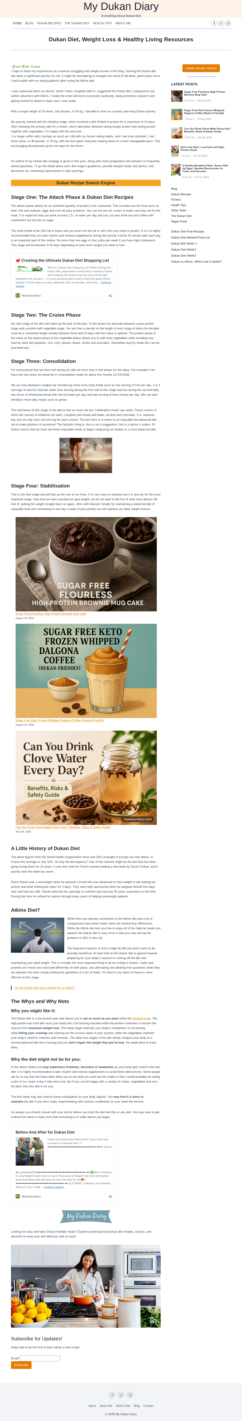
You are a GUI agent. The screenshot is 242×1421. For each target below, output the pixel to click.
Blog (29, 23)
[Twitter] (221, 23)
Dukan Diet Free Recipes (187, 231)
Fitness (176, 199)
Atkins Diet (123, 1406)
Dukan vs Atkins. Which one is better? (196, 261)
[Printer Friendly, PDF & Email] (26, 66)
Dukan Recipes (49, 23)
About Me (123, 23)
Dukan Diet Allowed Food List (190, 237)
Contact (148, 1406)
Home (17, 23)
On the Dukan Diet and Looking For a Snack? (45, 988)
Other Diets (178, 210)
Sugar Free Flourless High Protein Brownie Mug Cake (51, 613)
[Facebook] (214, 23)
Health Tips (102, 23)
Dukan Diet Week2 (183, 255)
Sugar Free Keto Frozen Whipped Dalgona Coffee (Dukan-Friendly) (60, 720)
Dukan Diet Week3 (183, 249)
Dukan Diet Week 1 (184, 243)
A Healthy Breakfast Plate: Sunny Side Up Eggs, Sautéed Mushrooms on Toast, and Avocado (205, 168)
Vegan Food (179, 221)
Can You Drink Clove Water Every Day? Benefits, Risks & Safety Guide (63, 827)
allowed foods (142, 1018)
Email (15, 1358)
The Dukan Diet (77, 23)
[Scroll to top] (233, 1415)
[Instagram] (228, 23)
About (92, 1406)
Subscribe (21, 1365)
